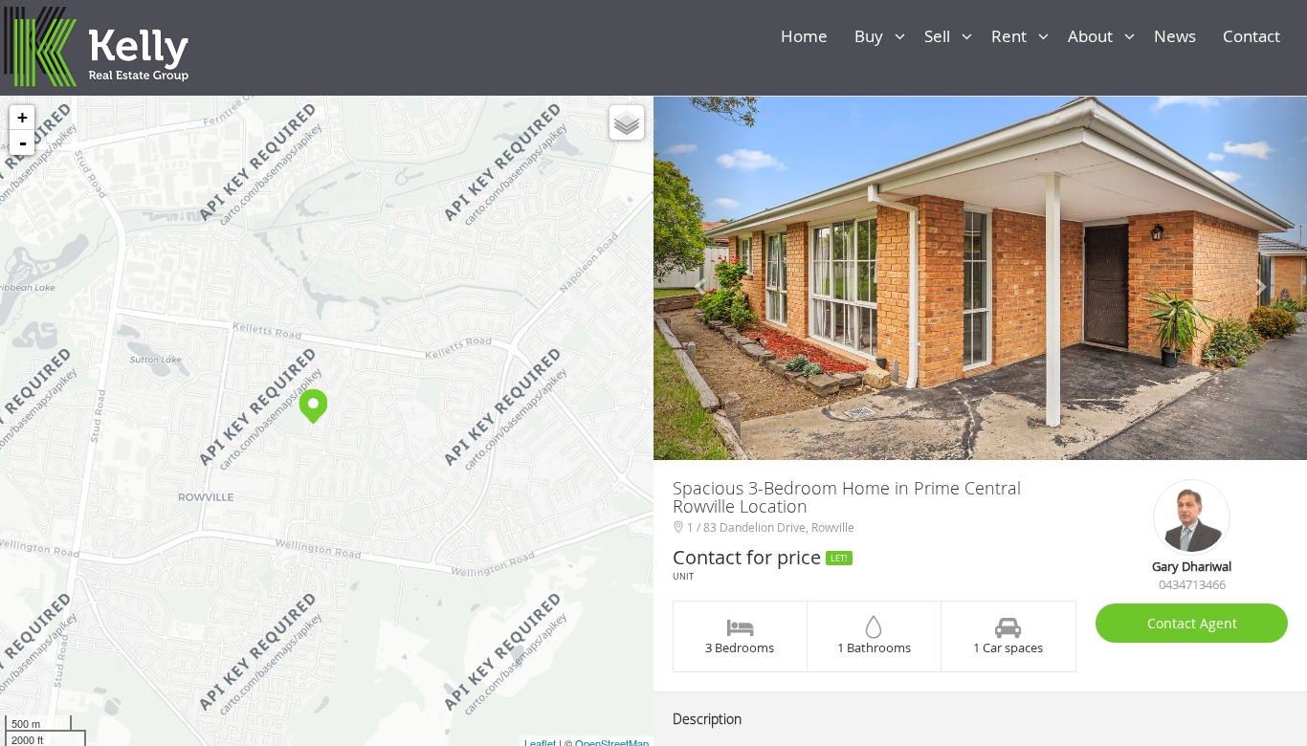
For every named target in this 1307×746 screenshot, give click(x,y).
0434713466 (1192, 584)
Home (808, 36)
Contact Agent (1192, 623)
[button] (702, 278)
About (1096, 36)
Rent (1014, 36)
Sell (943, 36)
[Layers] (626, 122)
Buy (874, 36)
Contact (1255, 36)
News (1179, 36)
